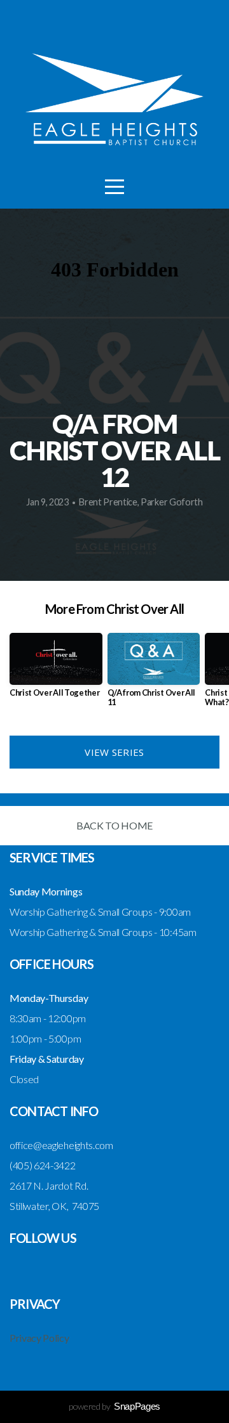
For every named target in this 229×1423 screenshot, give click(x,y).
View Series (114, 752)
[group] (56, 670)
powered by (114, 1406)
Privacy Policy (39, 1338)
